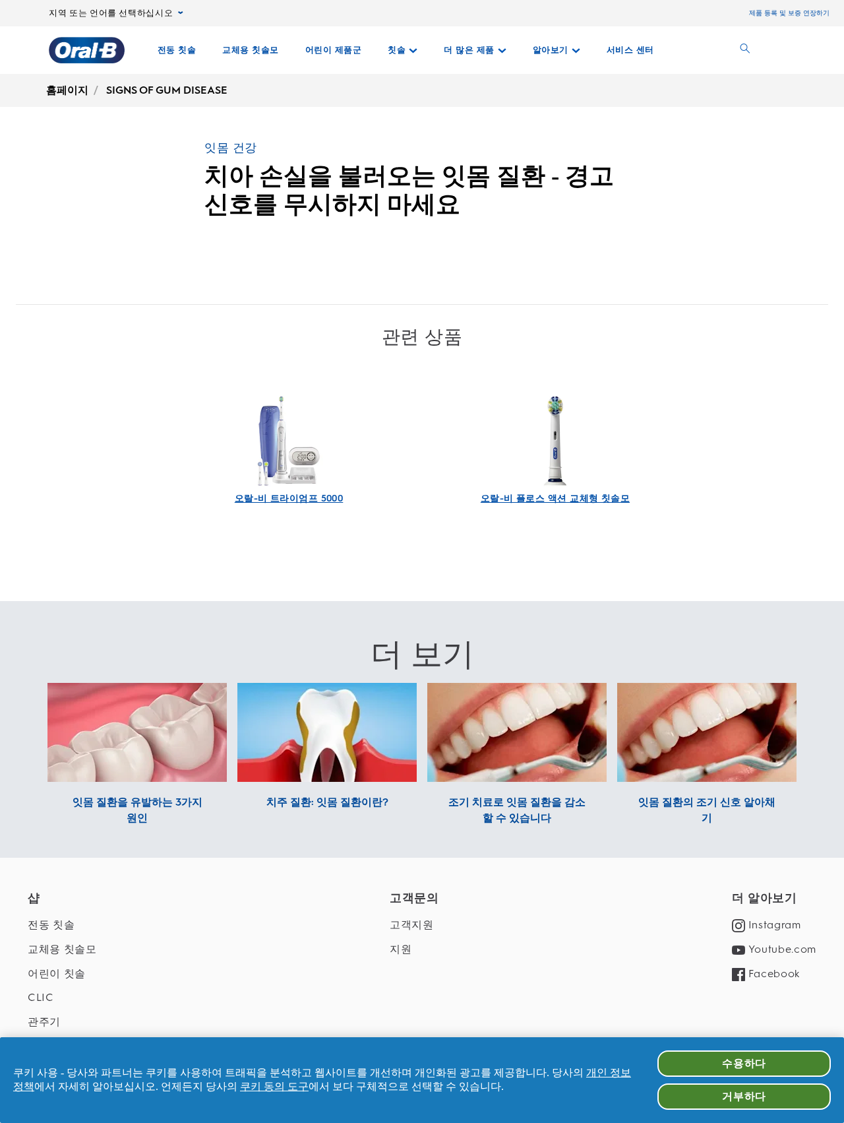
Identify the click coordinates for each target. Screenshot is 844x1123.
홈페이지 (67, 90)
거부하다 (744, 1096)
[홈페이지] (87, 50)
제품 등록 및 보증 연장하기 (789, 12)
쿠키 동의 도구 (274, 1086)
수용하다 (744, 1063)
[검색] (745, 50)
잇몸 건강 (230, 147)
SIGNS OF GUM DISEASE (166, 90)
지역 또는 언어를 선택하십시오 (111, 13)
